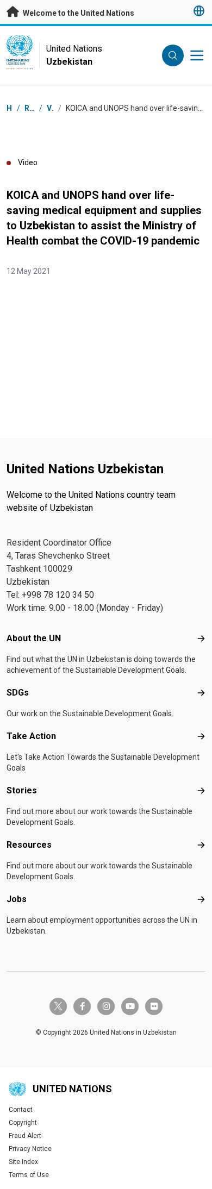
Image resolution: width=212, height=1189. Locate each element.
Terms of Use (29, 1175)
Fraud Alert (25, 1136)
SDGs (18, 692)
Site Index (23, 1162)
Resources (29, 845)
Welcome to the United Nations (77, 13)
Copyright (23, 1123)
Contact (21, 1109)
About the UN (34, 638)
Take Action (31, 736)
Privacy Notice (30, 1149)
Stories (22, 790)
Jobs (17, 899)
